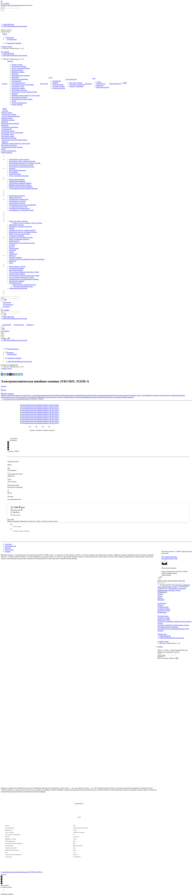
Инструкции (9, 550)
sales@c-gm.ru (7, 46)
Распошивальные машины (72, 395)
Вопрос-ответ (162, 634)
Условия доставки (164, 609)
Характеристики (10, 546)
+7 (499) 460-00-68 (7, 24)
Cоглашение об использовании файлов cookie (173, 629)
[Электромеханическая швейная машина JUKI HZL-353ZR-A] (42, 405)
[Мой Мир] (7, 374)
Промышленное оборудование (92, 397)
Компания (161, 600)
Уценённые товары (169, 395)
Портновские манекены (96, 395)
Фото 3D (8, 548)
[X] (10, 374)
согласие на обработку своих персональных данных (174, 586)
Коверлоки (84, 395)
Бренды (160, 598)
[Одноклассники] (5, 374)
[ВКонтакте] (2, 374)
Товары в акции (6, 395)
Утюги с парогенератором (35, 395)
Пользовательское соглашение (168, 627)
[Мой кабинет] (2, 322)
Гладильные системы (19, 395)
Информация (162, 612)
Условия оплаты (163, 607)
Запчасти (35, 397)
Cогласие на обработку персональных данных (173, 625)
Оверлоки (59, 395)
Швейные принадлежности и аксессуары (52, 397)
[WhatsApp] (16, 374)
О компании (162, 603)
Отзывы (7, 551)
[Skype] (19, 374)
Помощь (160, 630)
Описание (8, 544)
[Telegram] (22, 374)
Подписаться (162, 592)
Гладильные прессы (121, 395)
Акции (160, 596)
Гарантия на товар (164, 610)
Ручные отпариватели (115, 397)
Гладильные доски (156, 395)
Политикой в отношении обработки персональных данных (172, 589)
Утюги (105, 397)
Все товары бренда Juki (170, 558)
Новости (160, 605)
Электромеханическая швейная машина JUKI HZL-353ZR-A (21, 872)
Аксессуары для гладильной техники (19, 397)
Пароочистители (50, 395)
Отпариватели (109, 395)
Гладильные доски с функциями (139, 395)
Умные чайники (128, 397)
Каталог (160, 594)
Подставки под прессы (74, 397)
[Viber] (13, 374)
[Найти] (2, 9)
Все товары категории (169, 557)
